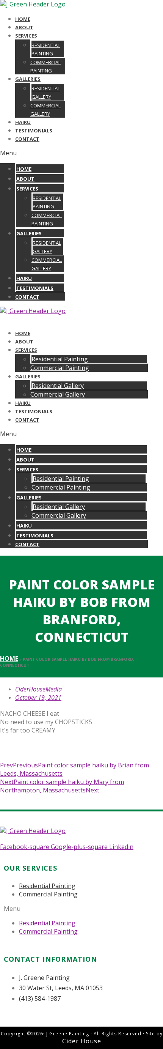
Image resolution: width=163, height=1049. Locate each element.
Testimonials (33, 130)
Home (22, 19)
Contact (27, 138)
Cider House (81, 1041)
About (24, 27)
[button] (32, 153)
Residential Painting (59, 359)
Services (26, 35)
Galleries (28, 79)
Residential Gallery (57, 385)
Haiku (23, 122)
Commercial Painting (59, 368)
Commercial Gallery (57, 394)
